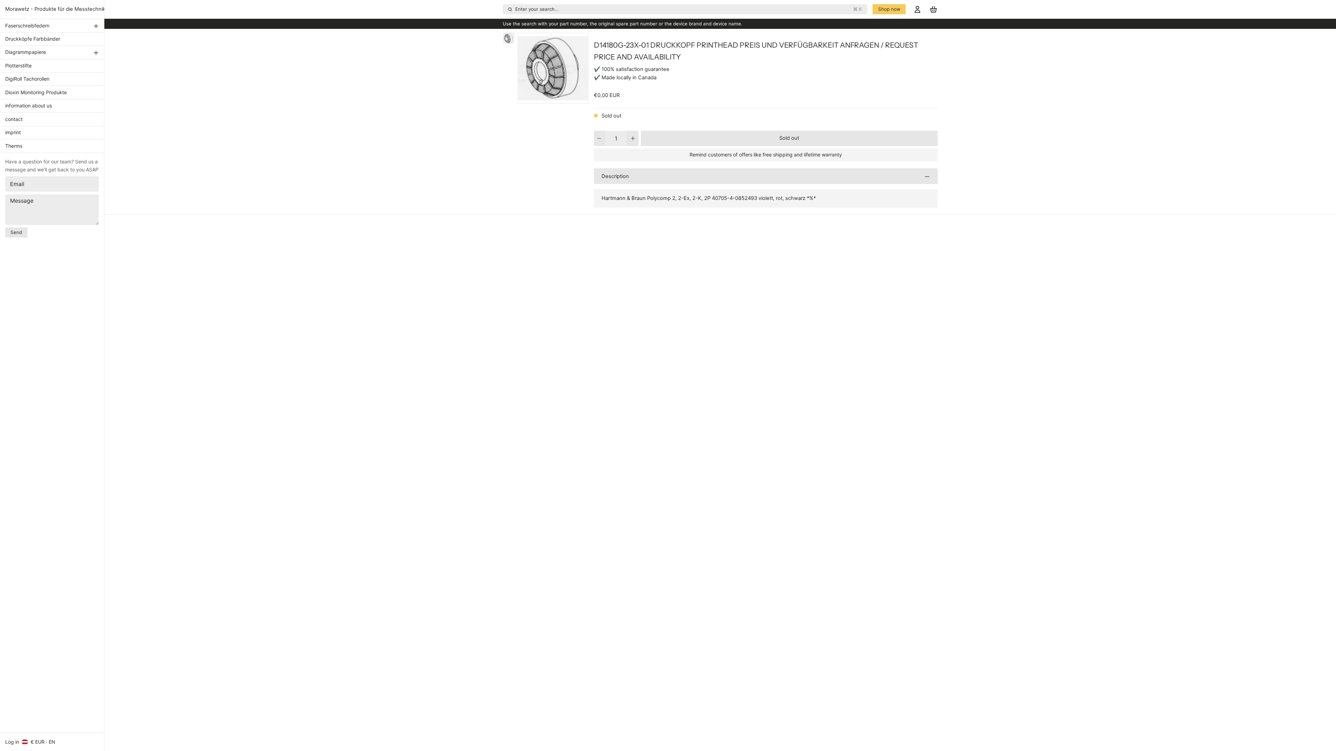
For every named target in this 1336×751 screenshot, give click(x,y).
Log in (12, 742)
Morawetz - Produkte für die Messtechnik (55, 9)
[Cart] (933, 9)
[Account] (917, 9)
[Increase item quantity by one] (633, 138)
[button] (789, 138)
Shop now (889, 9)
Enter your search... (688, 9)
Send (16, 232)
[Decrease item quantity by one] (599, 138)
